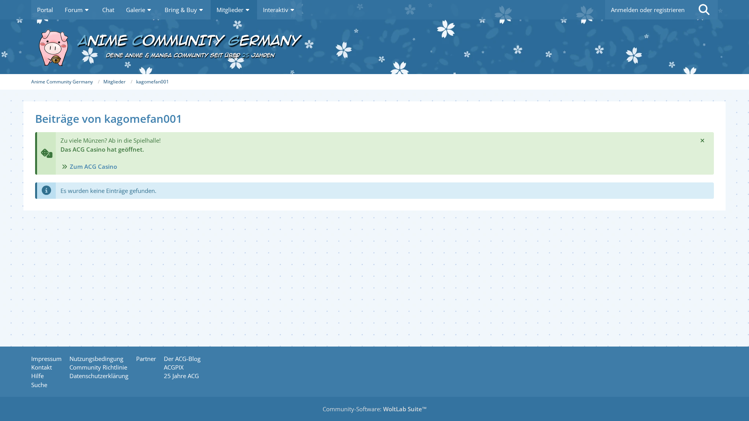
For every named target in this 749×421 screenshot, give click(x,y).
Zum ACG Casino (93, 166)
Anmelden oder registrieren (648, 10)
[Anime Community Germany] (374, 46)
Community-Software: (375, 409)
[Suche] (704, 9)
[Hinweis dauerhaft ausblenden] (702, 140)
